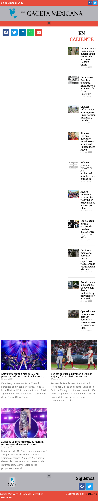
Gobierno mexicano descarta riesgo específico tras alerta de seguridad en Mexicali (88, 260)
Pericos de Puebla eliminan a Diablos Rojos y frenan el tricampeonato (71, 375)
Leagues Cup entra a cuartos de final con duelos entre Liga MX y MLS (88, 229)
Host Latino (91, 493)
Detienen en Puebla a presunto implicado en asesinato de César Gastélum (88, 85)
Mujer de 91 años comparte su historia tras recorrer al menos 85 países (22, 443)
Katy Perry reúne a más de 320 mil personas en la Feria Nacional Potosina (22, 375)
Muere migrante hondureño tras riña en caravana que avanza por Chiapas (88, 200)
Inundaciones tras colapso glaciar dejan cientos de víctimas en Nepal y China (88, 56)
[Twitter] (95, 3)
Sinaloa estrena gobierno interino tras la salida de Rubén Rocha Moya (88, 141)
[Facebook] (90, 3)
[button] (49, 23)
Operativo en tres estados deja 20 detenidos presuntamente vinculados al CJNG (89, 319)
